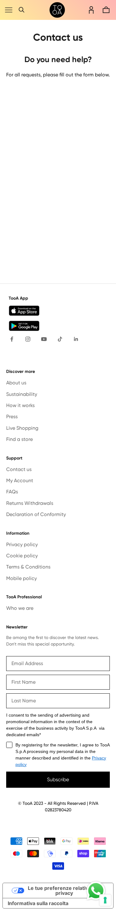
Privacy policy (22, 544)
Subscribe (58, 779)
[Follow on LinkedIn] (76, 339)
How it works (20, 405)
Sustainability (21, 394)
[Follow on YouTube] (44, 339)
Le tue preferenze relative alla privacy (64, 890)
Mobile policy (21, 578)
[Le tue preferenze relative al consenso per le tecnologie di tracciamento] (105, 900)
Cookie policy (22, 556)
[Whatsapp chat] (96, 891)
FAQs (12, 492)
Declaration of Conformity (36, 514)
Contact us (19, 469)
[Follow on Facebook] (12, 339)
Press (12, 416)
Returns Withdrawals (29, 503)
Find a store (19, 439)
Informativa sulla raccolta (38, 903)
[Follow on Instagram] (28, 339)
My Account (19, 480)
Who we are (19, 608)
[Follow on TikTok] (60, 339)
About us (16, 383)
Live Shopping (22, 428)
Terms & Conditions (28, 567)
